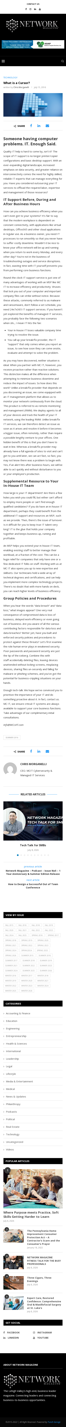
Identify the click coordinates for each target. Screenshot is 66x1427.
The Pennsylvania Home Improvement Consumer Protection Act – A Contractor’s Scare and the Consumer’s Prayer (43, 1237)
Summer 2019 (46, 960)
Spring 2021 (10, 945)
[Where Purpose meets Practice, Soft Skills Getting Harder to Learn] (33, 1188)
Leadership (12, 1058)
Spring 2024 (10, 950)
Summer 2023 (46, 965)
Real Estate (12, 1126)
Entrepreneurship (16, 1036)
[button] (33, 44)
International (13, 1051)
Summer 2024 (11, 970)
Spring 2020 (42, 940)
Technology (12, 1134)
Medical (10, 1089)
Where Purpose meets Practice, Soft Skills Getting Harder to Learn (31, 1214)
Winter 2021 (42, 981)
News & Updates (16, 1096)
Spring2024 (26, 950)
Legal (9, 1066)
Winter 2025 (10, 991)
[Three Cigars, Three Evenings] (13, 1283)
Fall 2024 (9, 935)
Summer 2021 (11, 965)
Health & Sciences (16, 1043)
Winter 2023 (26, 986)
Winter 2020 (26, 981)
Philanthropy (13, 1104)
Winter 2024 (42, 986)
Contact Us (33, 4)
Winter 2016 (10, 975)
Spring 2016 (37, 935)
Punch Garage (54, 1422)
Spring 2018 (10, 940)
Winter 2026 (26, 991)
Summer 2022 (29, 965)
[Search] (62, 61)
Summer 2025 (29, 970)
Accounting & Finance (18, 1013)
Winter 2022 (10, 986)
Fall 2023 (49, 930)
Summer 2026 (46, 970)
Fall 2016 (22, 925)
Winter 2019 (10, 981)
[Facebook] (26, 9)
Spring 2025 (42, 950)
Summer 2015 (27, 955)
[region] (33, 44)
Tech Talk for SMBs (33, 845)
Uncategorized (14, 1142)
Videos (10, 1149)
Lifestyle (11, 1073)
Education (11, 1021)
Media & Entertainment (19, 1081)
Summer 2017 (11, 960)
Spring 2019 (26, 940)
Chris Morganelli (21, 87)
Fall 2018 (36, 925)
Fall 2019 (49, 925)
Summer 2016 (12, 737)
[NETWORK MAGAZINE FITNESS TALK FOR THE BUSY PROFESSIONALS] (13, 1262)
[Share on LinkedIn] (38, 125)
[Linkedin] (35, 9)
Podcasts (11, 1111)
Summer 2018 (29, 960)
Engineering (13, 1028)
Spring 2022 (26, 945)
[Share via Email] (47, 125)
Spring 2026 (10, 955)
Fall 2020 (9, 930)
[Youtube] (40, 9)
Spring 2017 (53, 935)
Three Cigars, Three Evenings (39, 1279)
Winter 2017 (26, 975)
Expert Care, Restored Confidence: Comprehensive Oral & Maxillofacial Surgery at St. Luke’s (44, 1303)
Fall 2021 (22, 930)
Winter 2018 (42, 975)
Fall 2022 (36, 930)
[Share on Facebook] (31, 125)
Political (10, 1119)
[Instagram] (30, 9)
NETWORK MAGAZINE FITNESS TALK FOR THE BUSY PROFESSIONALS (44, 1261)
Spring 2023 (42, 945)
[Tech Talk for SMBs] (33, 821)
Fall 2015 (9, 925)
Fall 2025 (22, 935)
